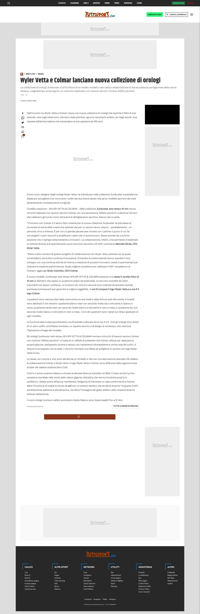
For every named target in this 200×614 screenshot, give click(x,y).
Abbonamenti (116, 575)
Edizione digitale (117, 581)
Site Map (170, 578)
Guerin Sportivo (89, 583)
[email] (22, 127)
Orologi (41, 74)
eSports (57, 589)
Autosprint (87, 575)
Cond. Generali (144, 592)
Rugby (56, 575)
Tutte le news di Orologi (125, 406)
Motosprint (88, 581)
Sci (55, 572)
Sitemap (114, 586)
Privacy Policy (143, 589)
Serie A (86, 3)
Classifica (62, 3)
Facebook (88, 599)
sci (70, 385)
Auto (85, 572)
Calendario (74, 3)
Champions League (32, 581)
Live (191, 3)
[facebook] (22, 113)
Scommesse (128, 3)
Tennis (116, 3)
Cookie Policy (143, 583)
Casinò (139, 3)
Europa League (30, 583)
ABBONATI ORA (154, 14)
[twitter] (22, 122)
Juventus (96, 3)
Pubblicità (171, 572)
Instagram (97, 599)
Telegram (112, 599)
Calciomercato (30, 589)
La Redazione (143, 575)
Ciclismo (57, 578)
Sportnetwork (89, 586)
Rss (112, 572)
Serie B (27, 578)
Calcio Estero (30, 586)
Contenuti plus (178, 3)
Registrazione (172, 575)
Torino (107, 3)
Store (113, 583)
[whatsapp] (22, 118)
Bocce (56, 586)
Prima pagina (116, 578)
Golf (56, 583)
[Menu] (8, 3)
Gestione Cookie (144, 586)
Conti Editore (88, 589)
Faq (139, 578)
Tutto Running (59, 581)
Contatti (141, 572)
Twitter (104, 599)
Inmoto (86, 578)
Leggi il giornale (178, 14)
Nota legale (142, 581)
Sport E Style (30, 74)
